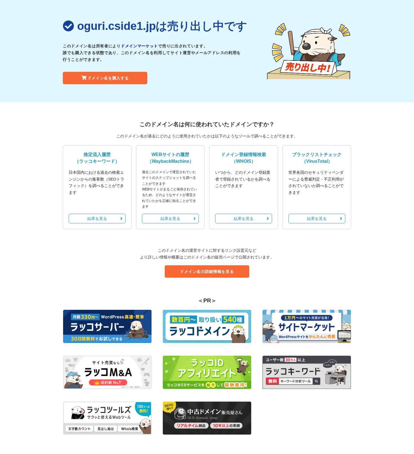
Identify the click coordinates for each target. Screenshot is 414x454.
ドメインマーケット (139, 46)
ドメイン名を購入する (108, 78)
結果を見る (97, 218)
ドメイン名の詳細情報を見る (207, 271)
